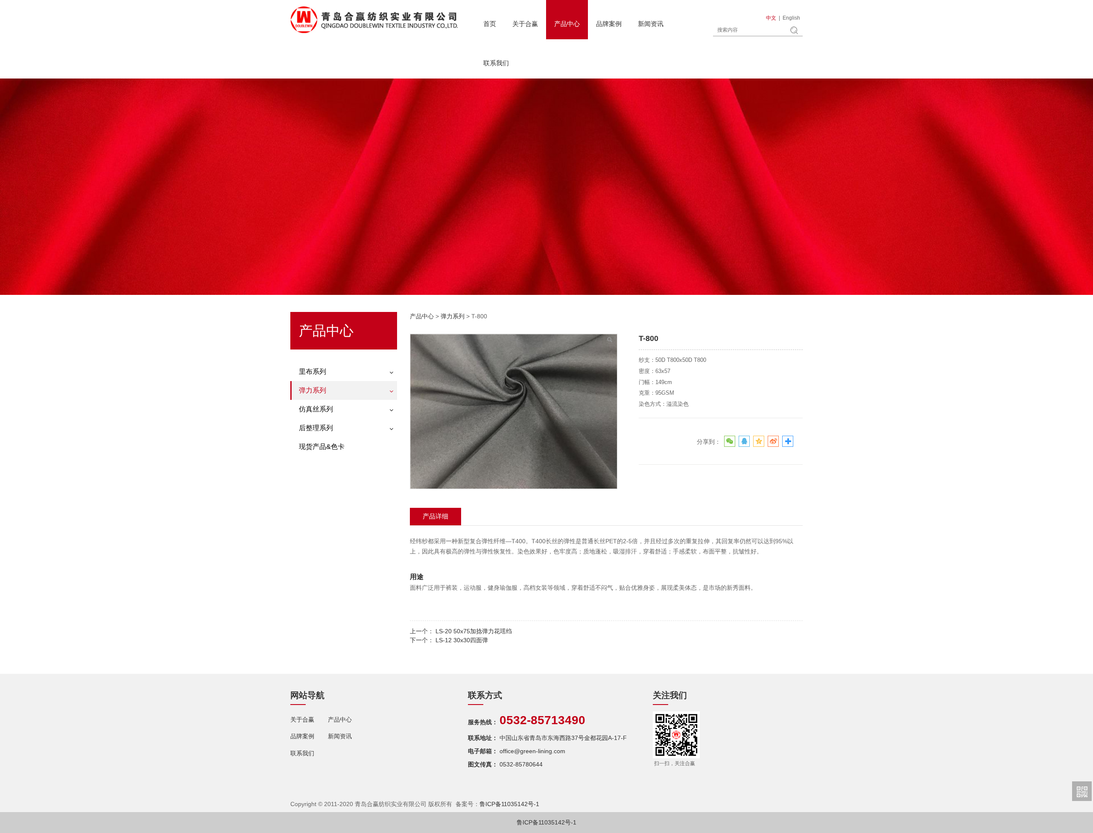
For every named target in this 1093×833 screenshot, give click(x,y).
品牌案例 (609, 23)
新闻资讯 (650, 23)
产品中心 (567, 23)
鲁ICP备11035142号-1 (509, 804)
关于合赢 (525, 23)
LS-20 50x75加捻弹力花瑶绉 (473, 631)
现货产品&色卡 (322, 446)
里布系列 (312, 371)
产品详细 (435, 516)
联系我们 (496, 63)
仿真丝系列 (316, 409)
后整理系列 (316, 427)
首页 (489, 23)
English (791, 18)
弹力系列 (312, 390)
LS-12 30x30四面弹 (461, 640)
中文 (771, 18)
